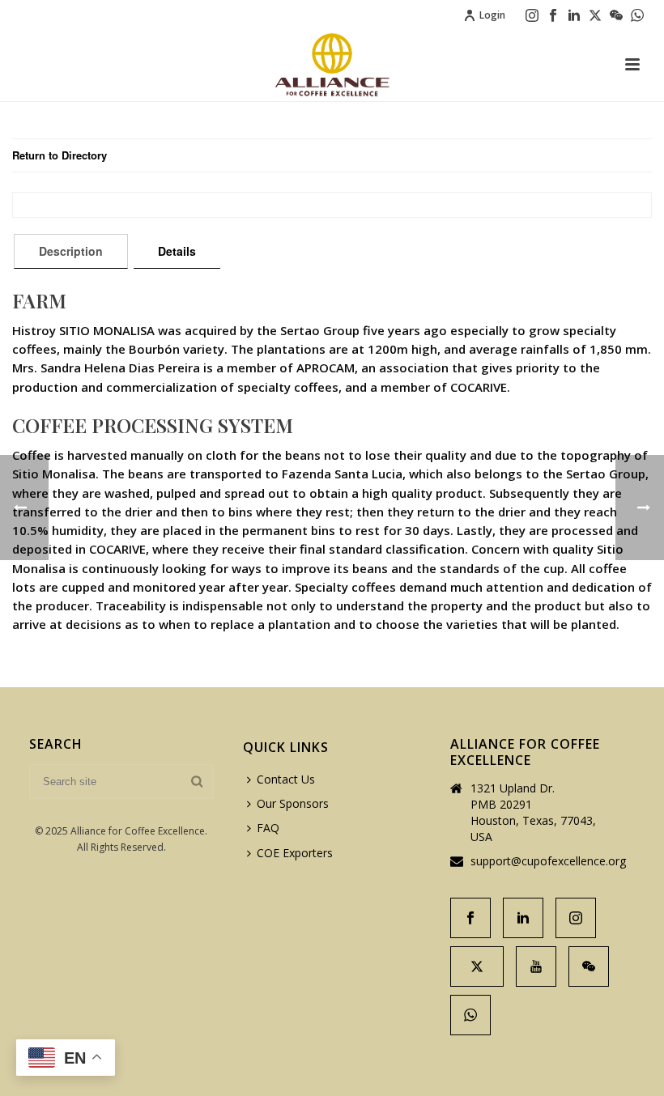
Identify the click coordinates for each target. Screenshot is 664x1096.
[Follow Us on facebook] (470, 918)
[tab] (71, 251)
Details (177, 251)
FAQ (268, 827)
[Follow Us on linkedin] (523, 918)
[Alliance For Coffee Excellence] (332, 64)
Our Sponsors (293, 803)
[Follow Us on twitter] (477, 966)
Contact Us (286, 779)
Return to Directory (59, 155)
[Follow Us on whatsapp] (470, 1015)
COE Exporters (295, 852)
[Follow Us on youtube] (536, 966)
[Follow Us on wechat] (588, 966)
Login (492, 15)
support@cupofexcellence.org (548, 861)
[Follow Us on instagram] (575, 918)
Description (71, 251)
